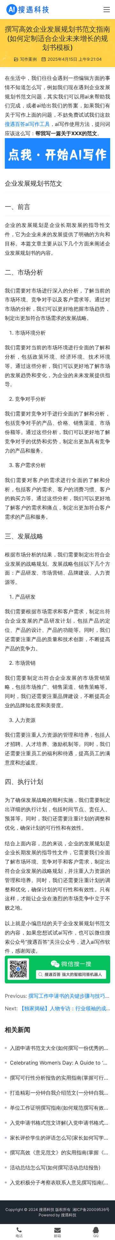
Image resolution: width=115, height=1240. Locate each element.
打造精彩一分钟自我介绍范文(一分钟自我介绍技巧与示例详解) (60, 1093)
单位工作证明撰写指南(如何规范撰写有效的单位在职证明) (60, 1108)
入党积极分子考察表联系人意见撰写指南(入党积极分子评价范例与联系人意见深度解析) (60, 1182)
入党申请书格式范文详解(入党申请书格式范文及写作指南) (60, 1123)
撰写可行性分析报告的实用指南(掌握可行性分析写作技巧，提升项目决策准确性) (60, 1078)
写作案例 (28, 59)
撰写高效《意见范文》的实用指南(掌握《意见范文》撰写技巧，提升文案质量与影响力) (60, 1152)
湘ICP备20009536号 (91, 1209)
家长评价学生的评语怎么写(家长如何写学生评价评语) (60, 1138)
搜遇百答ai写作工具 (27, 124)
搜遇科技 (68, 1215)
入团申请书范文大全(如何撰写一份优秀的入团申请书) (60, 1048)
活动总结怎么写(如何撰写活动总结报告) (55, 1167)
